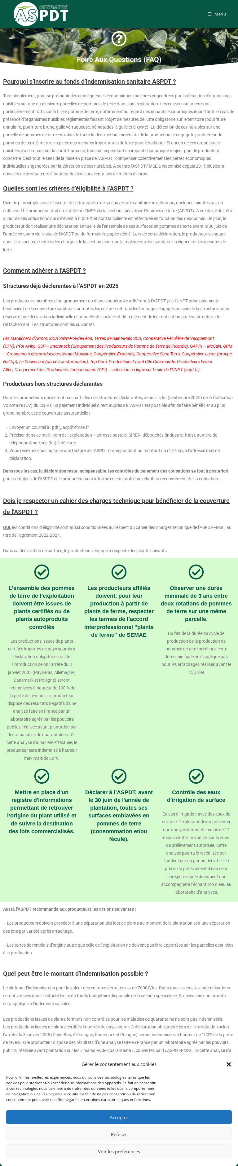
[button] (229, 1064)
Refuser (119, 1134)
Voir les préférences (119, 1151)
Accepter (119, 1117)
